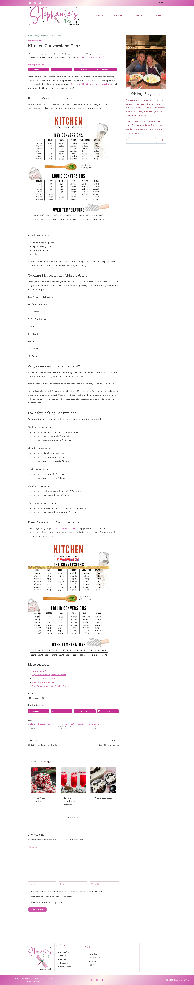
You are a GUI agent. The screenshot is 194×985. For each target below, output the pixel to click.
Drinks (63, 959)
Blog (50, 978)
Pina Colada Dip (40, 671)
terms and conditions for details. (90, 57)
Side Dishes (65, 966)
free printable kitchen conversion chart (91, 84)
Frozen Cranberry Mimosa (69, 801)
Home (16, 978)
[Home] (29, 36)
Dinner (63, 956)
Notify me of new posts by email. (46, 902)
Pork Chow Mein (94, 724)
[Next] (113, 791)
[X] (97, 980)
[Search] (162, 140)
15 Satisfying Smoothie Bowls (42, 742)
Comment (34, 847)
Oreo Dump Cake (103, 797)
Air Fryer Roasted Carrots (44, 678)
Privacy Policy (33, 981)
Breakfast (65, 952)
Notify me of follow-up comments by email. (51, 896)
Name (32, 884)
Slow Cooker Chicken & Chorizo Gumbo (50, 686)
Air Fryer (118, 15)
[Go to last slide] (33, 791)
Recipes (38, 40)
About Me (26, 978)
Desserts (64, 963)
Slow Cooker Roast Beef (43, 682)
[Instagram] (35, 3)
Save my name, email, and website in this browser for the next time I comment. (66, 891)
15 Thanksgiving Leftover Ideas (70, 724)
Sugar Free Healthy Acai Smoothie (49, 674)
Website (95, 884)
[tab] (68, 817)
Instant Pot (138, 15)
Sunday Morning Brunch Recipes (40, 724)
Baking (31, 40)
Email (63, 884)
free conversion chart (64, 528)
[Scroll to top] (189, 976)
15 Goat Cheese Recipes (107, 742)
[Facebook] (30, 3)
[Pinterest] (40, 3)
